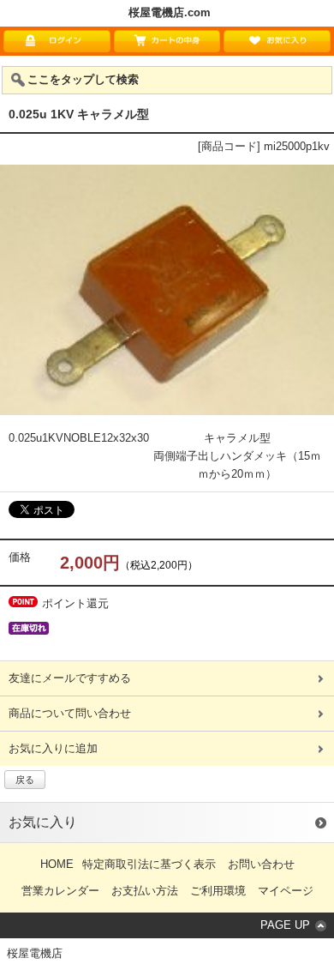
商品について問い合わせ (70, 713)
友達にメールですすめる (70, 678)
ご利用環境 (218, 890)
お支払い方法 (144, 890)
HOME (57, 864)
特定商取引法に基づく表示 (149, 864)
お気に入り (43, 822)
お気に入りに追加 (53, 748)
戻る (24, 779)
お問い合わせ (261, 864)
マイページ (285, 890)
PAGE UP (285, 925)
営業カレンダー (60, 890)
